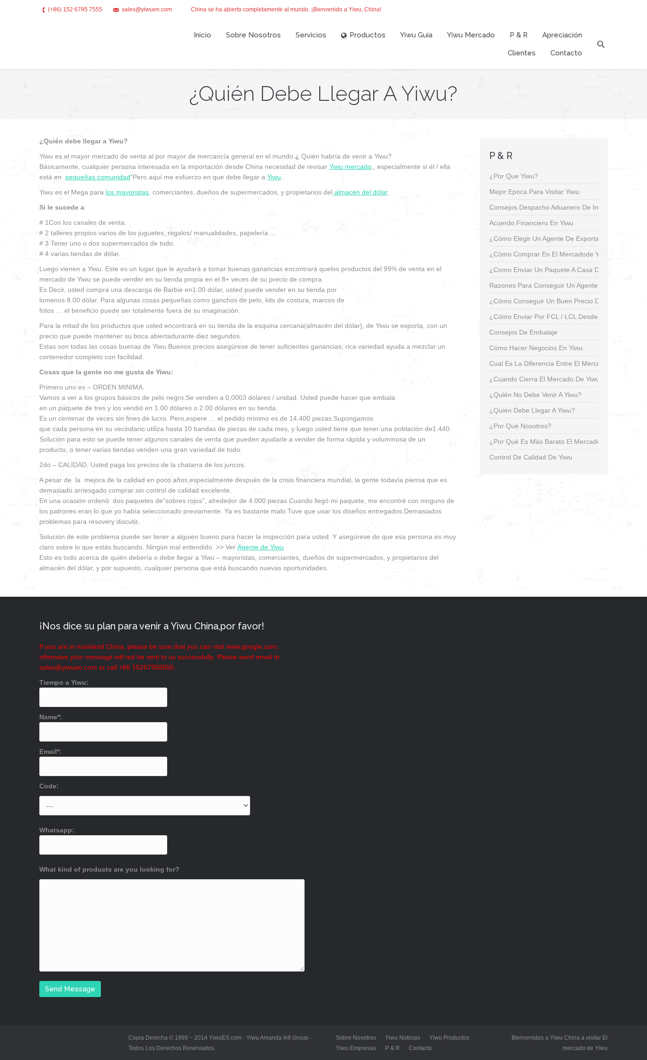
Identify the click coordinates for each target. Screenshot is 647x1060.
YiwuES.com (226, 1037)
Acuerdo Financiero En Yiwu (531, 223)
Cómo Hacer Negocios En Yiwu (536, 348)
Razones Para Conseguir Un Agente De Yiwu (556, 285)
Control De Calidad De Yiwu (530, 457)
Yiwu (274, 177)
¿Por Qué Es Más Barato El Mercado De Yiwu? (559, 441)
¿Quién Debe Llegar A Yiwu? (532, 410)
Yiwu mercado (350, 166)
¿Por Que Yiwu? (513, 176)
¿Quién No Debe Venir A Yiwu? (535, 394)
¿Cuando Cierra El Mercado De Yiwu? (546, 379)
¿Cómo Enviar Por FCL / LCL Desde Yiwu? (553, 316)
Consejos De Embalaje (523, 332)
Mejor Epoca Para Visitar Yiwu (534, 191)
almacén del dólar (359, 192)
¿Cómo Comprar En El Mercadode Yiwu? (551, 254)
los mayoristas (127, 192)
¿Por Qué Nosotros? (520, 426)
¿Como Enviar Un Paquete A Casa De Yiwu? (555, 270)
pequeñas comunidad (97, 177)
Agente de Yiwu (260, 547)
